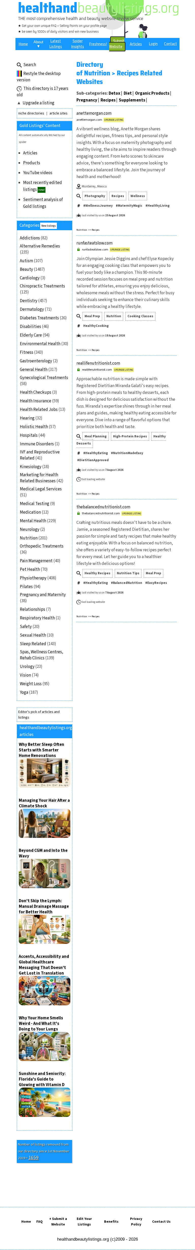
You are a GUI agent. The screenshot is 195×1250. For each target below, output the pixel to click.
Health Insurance (35, 401)
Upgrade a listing (38, 103)
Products (31, 163)
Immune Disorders (37, 444)
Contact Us (161, 1221)
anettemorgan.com (93, 113)
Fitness (26, 352)
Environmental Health (40, 344)
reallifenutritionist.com (98, 363)
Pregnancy (86, 100)
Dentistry (28, 301)
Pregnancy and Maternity (43, 595)
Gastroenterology (36, 361)
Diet (128, 93)
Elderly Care (31, 335)
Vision (25, 675)
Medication (30, 512)
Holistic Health (34, 427)
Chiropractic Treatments (42, 286)
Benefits (111, 1221)
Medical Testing (34, 504)
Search (29, 65)
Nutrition (29, 538)
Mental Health (33, 521)
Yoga (24, 692)
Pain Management (36, 561)
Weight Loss (31, 684)
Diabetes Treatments (39, 318)
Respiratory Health (37, 618)
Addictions (30, 238)
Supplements (132, 100)
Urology (27, 667)
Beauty (26, 269)
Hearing (27, 418)
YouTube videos (37, 173)
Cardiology (30, 278)
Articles (30, 153)
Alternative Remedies (40, 246)
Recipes (108, 100)
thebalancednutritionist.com (103, 507)
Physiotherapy (33, 578)
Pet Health (30, 569)
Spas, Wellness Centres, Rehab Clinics (41, 655)
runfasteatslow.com (94, 243)
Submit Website (116, 43)
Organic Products (152, 93)
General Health (33, 370)
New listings (48, 226)
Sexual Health (33, 635)
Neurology (29, 529)
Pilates (26, 587)
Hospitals (29, 435)
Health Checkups (35, 392)
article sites (59, 113)
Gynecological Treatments (44, 378)
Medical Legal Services (41, 489)
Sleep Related (33, 644)
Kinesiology (30, 467)
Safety (26, 627)
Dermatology (32, 309)
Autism (26, 261)
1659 (33, 1157)
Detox (114, 93)
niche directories (31, 113)
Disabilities (30, 327)
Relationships (32, 609)
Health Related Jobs (39, 410)
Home (26, 1221)
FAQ (39, 1221)
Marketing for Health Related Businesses (39, 478)
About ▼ (38, 44)
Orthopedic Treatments (41, 546)
